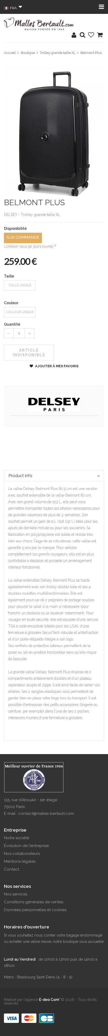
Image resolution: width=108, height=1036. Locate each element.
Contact (11, 869)
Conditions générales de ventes (33, 902)
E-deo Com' (49, 1000)
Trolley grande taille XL (57, 53)
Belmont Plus (91, 53)
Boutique (28, 53)
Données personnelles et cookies (35, 909)
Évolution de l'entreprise (26, 845)
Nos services (15, 894)
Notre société (16, 838)
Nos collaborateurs (22, 853)
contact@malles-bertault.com (46, 813)
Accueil (10, 53)
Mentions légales (19, 861)
